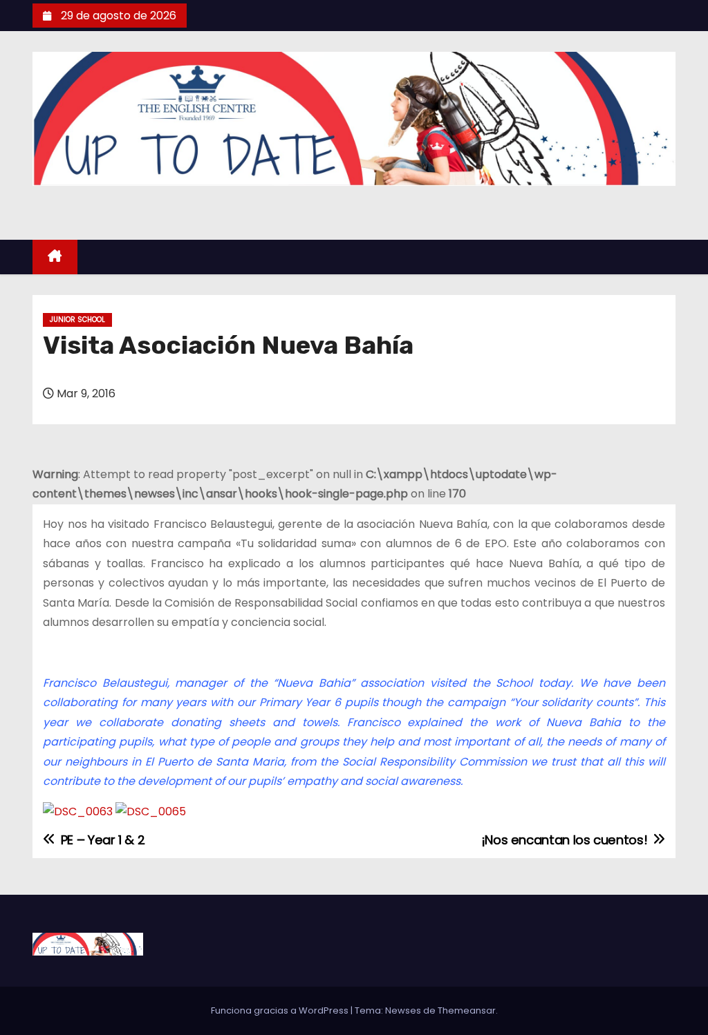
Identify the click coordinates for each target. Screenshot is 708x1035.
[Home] (54, 257)
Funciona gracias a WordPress (281, 1010)
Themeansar (467, 1010)
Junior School (77, 319)
